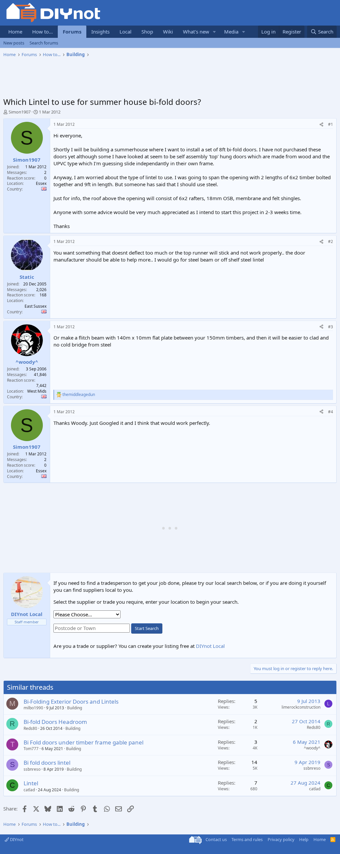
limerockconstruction (301, 707)
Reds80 (30, 728)
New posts (13, 43)
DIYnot (16, 839)
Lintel (31, 783)
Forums (72, 31)
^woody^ (312, 748)
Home (15, 31)
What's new (196, 31)
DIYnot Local (210, 646)
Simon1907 (20, 112)
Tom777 (31, 748)
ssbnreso (32, 769)
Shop (147, 31)
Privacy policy (281, 839)
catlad (29, 790)
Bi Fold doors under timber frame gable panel (83, 742)
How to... (42, 31)
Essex (41, 183)
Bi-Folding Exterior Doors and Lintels (71, 701)
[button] (214, 32)
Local (125, 31)
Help (303, 839)
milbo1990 (33, 708)
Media (231, 31)
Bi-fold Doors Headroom (55, 722)
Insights (100, 31)
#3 (330, 327)
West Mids (36, 391)
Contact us (216, 839)
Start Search (147, 628)
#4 (330, 412)
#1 (330, 124)
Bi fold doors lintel (47, 762)
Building (74, 708)
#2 (330, 241)
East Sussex (35, 306)
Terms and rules (247, 839)
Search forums (44, 43)
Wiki (168, 31)
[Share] (321, 124)
